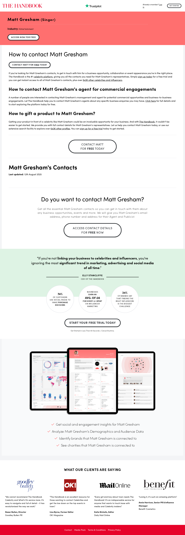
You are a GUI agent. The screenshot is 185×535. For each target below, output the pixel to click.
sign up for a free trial (91, 128)
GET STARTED (174, 5)
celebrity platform (43, 76)
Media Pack (80, 530)
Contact (68, 530)
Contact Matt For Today (29, 64)
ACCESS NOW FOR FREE (23, 37)
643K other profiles (60, 128)
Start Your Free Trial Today (92, 322)
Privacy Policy (114, 530)
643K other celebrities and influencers (102, 80)
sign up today (145, 76)
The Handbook (147, 121)
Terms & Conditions (97, 530)
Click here (150, 100)
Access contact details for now (92, 230)
